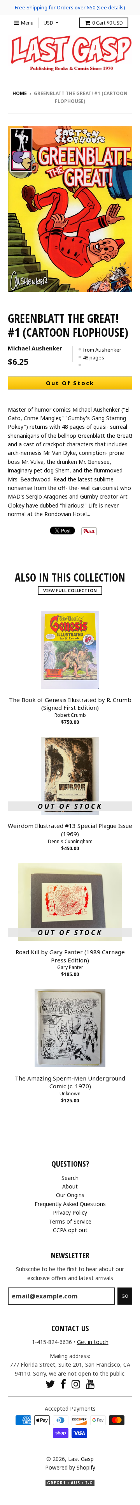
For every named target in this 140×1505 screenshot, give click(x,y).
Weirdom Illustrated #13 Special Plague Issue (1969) (70, 830)
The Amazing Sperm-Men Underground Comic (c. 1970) (70, 1082)
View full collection (70, 590)
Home (19, 93)
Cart (107, 22)
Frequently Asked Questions (70, 1204)
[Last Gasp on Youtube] (90, 1384)
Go (124, 1296)
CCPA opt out (70, 1230)
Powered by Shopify (70, 1467)
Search (70, 1177)
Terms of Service (70, 1221)
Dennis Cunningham (70, 841)
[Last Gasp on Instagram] (76, 1384)
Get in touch (92, 1342)
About (70, 1186)
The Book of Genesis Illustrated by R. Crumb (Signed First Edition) (70, 704)
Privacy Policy (70, 1212)
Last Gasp (81, 1459)
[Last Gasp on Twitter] (50, 1384)
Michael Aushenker (35, 348)
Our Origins (70, 1195)
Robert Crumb (70, 715)
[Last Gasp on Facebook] (63, 1384)
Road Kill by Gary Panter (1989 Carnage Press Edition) (70, 956)
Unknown (70, 1093)
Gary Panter (70, 967)
